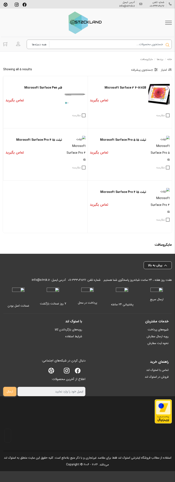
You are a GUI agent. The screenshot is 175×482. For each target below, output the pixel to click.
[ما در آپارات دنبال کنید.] (5, 4)
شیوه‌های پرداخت (158, 329)
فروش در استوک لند (157, 376)
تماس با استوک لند (157, 370)
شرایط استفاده (73, 336)
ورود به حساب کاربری (18, 44)
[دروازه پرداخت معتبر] (163, 411)
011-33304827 (157, 6)
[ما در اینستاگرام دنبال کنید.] (16, 4)
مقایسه (160, 115)
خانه (169, 59)
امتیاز (164, 69)
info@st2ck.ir (127, 6)
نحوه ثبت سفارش (158, 343)
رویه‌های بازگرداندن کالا (68, 329)
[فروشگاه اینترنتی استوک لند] (84, 22)
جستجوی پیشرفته (142, 69)
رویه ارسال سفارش (158, 336)
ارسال (10, 391)
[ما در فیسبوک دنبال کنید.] (24, 4)
